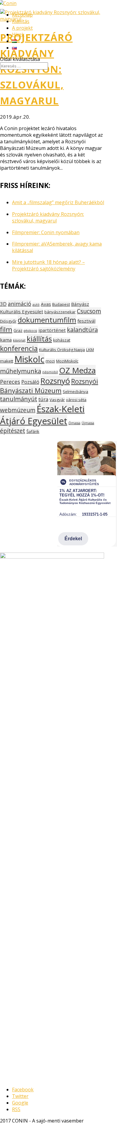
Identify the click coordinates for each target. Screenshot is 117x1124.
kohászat (61, 340)
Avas (46, 304)
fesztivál (86, 321)
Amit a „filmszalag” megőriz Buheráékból (58, 202)
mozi (50, 361)
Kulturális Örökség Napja (62, 349)
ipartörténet (52, 330)
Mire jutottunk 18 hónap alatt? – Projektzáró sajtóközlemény (48, 265)
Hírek (18, 34)
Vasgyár (57, 399)
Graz (18, 330)
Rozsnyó (55, 381)
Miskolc (29, 359)
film (6, 329)
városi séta (76, 399)
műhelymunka (20, 371)
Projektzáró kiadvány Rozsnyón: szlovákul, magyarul (48, 217)
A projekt (22, 28)
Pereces (10, 381)
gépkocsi (30, 331)
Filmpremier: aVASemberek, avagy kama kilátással (57, 247)
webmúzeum (17, 410)
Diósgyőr (8, 321)
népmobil (50, 372)
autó (36, 305)
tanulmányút (18, 399)
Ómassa (74, 423)
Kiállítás (20, 21)
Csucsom (89, 311)
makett (6, 361)
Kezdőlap (22, 14)
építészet (12, 431)
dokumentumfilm (47, 320)
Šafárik (32, 431)
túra (43, 399)
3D (3, 303)
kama (6, 340)
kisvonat (19, 340)
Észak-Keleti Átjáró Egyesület (42, 415)
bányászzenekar (60, 312)
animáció (19, 303)
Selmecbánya (75, 391)
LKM (90, 349)
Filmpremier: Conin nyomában (46, 232)
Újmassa (88, 423)
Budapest (61, 304)
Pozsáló (30, 381)
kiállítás (39, 339)
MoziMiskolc (67, 361)
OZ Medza (77, 370)
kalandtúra (82, 330)
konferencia (19, 348)
